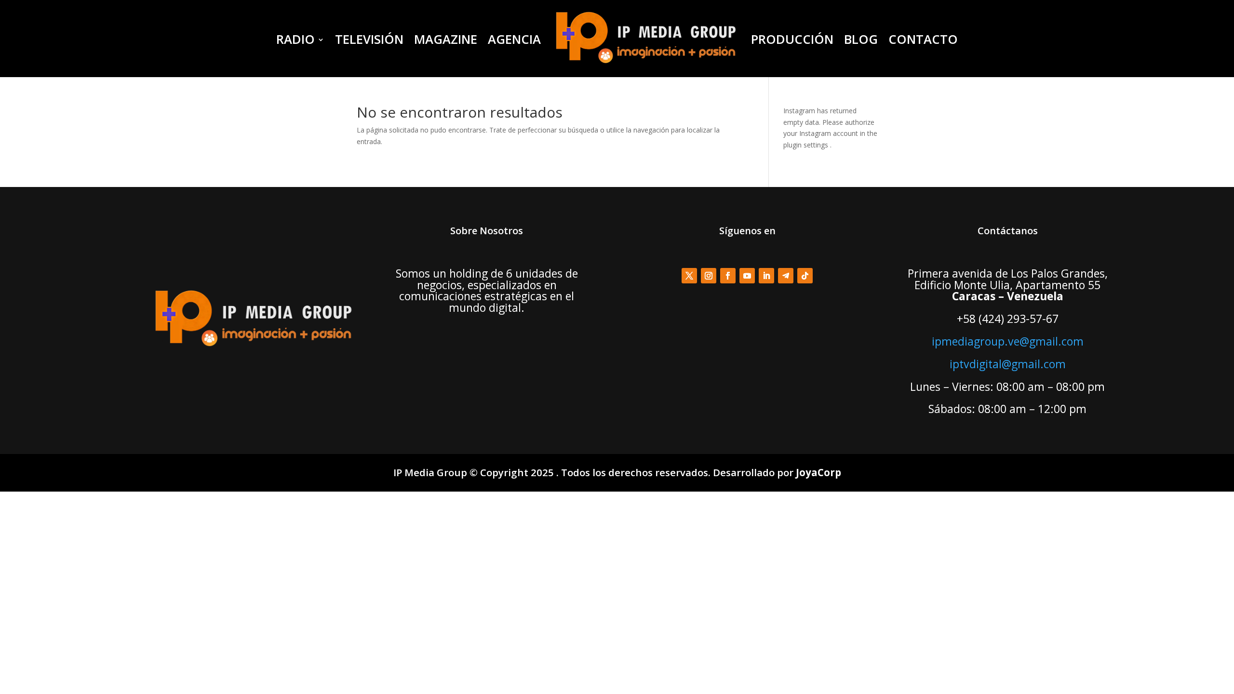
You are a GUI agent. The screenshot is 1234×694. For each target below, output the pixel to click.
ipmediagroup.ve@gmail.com (1008, 341)
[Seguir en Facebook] (728, 275)
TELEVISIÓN (369, 39)
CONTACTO (923, 39)
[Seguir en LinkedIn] (766, 275)
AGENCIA (514, 39)
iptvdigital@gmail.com (1008, 364)
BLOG (861, 39)
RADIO (295, 39)
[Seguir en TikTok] (805, 275)
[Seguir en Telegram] (785, 275)
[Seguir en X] (689, 275)
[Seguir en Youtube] (747, 275)
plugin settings (806, 144)
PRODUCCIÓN (792, 39)
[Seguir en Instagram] (708, 275)
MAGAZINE (445, 39)
